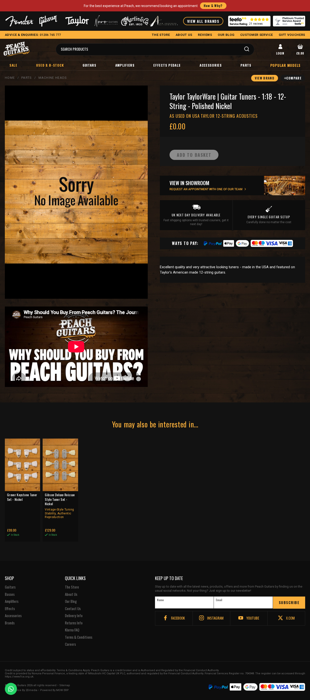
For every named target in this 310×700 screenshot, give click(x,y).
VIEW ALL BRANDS (203, 21)
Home (10, 77)
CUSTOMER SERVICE (256, 35)
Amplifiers (125, 65)
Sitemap (64, 685)
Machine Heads (53, 77)
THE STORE (161, 35)
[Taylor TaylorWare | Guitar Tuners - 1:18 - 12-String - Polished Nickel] (76, 192)
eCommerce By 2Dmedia (21, 690)
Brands (10, 623)
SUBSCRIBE (289, 602)
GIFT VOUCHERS (292, 35)
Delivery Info (74, 615)
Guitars (89, 65)
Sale (13, 65)
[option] (77, 347)
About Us (71, 594)
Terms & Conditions (78, 637)
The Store (72, 587)
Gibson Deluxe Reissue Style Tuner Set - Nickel (60, 506)
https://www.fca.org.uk (19, 676)
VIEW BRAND (264, 78)
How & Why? (213, 5)
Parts (245, 65)
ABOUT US (184, 35)
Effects (10, 608)
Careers (70, 644)
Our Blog (71, 601)
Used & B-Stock (50, 65)
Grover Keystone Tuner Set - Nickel (22, 497)
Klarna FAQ (72, 630)
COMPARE (294, 78)
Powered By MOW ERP (54, 690)
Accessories (211, 65)
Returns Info (74, 623)
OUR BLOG (226, 35)
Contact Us (73, 608)
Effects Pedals (167, 65)
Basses (10, 594)
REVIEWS (205, 35)
